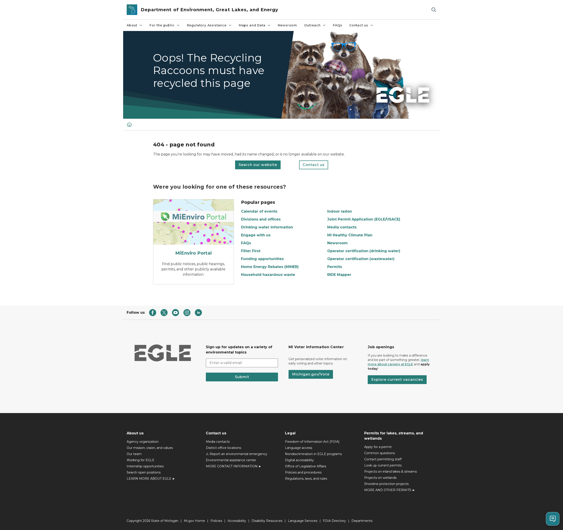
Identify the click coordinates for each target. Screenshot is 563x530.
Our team (134, 454)
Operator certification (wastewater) (361, 259)
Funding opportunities (262, 259)
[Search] (433, 10)
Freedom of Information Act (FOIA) (312, 442)
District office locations (223, 448)
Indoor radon (339, 211)
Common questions (379, 453)
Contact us (358, 25)
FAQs (337, 25)
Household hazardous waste (268, 275)
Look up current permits (383, 465)
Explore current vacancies (397, 379)
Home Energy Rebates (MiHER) (270, 267)
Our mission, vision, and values (150, 448)
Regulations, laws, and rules (306, 479)
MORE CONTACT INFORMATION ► (233, 466)
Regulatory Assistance (207, 25)
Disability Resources (267, 521)
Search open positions (144, 472)
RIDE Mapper (339, 275)
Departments (361, 521)
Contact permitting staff (383, 459)
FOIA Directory (334, 521)
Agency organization (143, 442)
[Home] (129, 124)
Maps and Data (252, 25)
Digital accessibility (299, 460)
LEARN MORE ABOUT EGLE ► (151, 479)
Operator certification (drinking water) (363, 251)
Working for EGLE (140, 460)
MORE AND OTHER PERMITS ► (389, 490)
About (132, 25)
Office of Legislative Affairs (305, 466)
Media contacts (341, 227)
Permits (334, 267)
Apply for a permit (378, 447)
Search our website (258, 165)
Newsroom (287, 25)
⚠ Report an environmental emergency (236, 454)
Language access (298, 448)
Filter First (250, 251)
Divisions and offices (261, 219)
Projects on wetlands (380, 478)
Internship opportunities (145, 466)
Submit (242, 377)
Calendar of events (259, 211)
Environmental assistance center (231, 460)
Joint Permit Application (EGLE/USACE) (363, 219)
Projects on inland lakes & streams (390, 472)
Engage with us (256, 235)
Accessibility (237, 521)
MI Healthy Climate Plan (349, 235)
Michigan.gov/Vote (310, 374)
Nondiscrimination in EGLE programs (313, 454)
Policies (216, 521)
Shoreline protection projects (386, 484)
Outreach (312, 25)
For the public (162, 25)
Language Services (302, 521)
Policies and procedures (303, 472)
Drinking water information (267, 227)
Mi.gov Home (194, 521)
